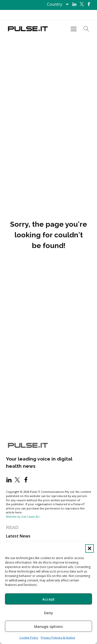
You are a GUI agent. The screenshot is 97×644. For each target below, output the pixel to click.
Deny (48, 612)
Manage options (48, 626)
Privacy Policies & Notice (58, 638)
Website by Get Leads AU (22, 516)
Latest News (18, 536)
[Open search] (86, 29)
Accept (48, 599)
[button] (89, 548)
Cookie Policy (28, 638)
